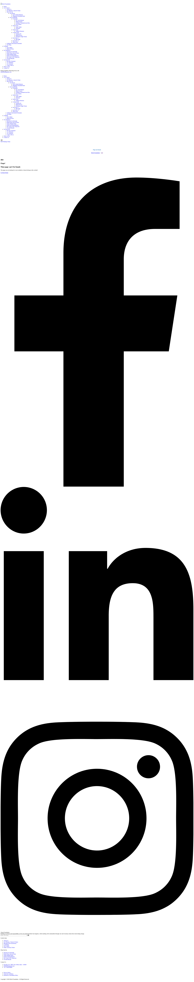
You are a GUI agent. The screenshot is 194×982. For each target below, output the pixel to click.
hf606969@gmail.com (6, 72)
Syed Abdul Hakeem (18, 14)
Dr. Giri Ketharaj (20, 20)
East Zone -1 (16, 38)
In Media (6, 46)
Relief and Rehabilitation (13, 55)
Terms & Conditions (8, 974)
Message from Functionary (10, 943)
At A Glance (7, 8)
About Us (9, 9)
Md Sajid (18, 39)
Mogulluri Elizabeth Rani (19, 16)
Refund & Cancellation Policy (11, 975)
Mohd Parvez (19, 35)
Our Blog (9, 44)
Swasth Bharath (10, 58)
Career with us (10, 65)
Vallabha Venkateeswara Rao (23, 23)
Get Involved (7, 60)
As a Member (10, 62)
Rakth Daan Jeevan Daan (13, 53)
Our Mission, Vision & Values (11, 942)
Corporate (15, 19)
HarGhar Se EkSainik (12, 51)
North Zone (15, 25)
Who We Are (10, 12)
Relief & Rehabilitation (9, 956)
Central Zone (16, 32)
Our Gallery (9, 47)
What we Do (7, 66)
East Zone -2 (16, 40)
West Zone (15, 42)
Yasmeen (18, 28)
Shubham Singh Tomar (21, 36)
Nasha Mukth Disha (11, 54)
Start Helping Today (5, 141)
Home (5, 6)
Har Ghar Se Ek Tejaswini (13, 57)
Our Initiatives (7, 50)
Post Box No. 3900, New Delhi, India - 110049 (15, 964)
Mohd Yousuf (19, 21)
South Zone (15, 29)
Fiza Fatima (18, 24)
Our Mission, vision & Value (13, 10)
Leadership (6, 944)
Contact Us (6, 68)
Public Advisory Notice (9, 947)
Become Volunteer (11, 61)
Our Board (12, 13)
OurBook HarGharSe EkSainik (14, 43)
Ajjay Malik (19, 27)
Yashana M (18, 34)
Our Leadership (13, 17)
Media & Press (10, 49)
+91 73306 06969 (8, 967)
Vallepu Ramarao (20, 31)
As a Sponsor (10, 64)
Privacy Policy (7, 972)
